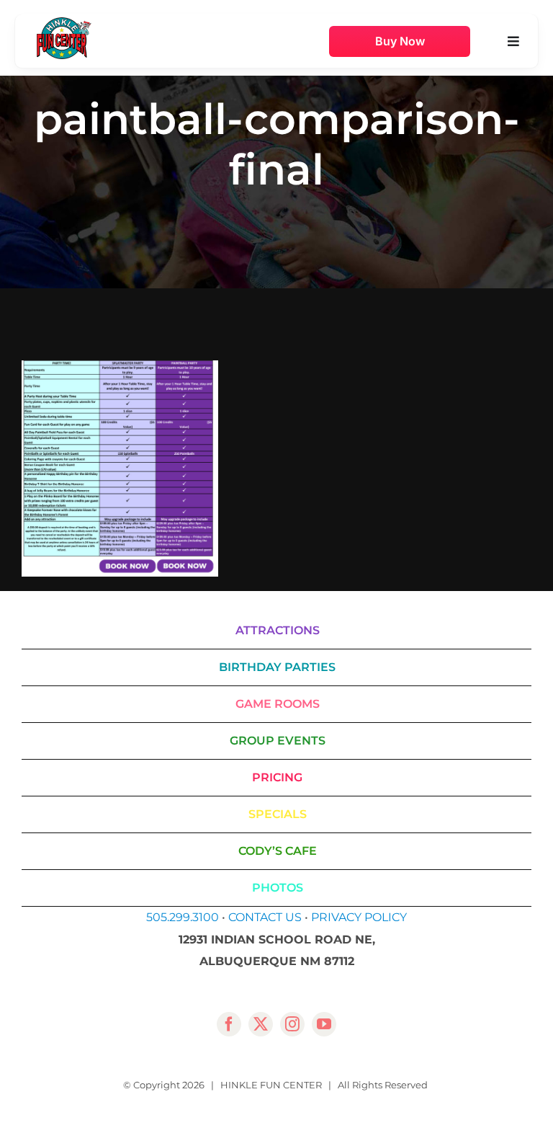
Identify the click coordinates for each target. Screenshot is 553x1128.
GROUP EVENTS (277, 740)
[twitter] (260, 1024)
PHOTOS (277, 887)
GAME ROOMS (277, 704)
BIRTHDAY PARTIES (277, 667)
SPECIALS (277, 814)
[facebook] (229, 1024)
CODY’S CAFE (277, 851)
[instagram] (292, 1024)
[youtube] (324, 1024)
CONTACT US (265, 917)
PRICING (277, 777)
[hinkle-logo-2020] (64, 23)
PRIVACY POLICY (359, 917)
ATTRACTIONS (277, 630)
